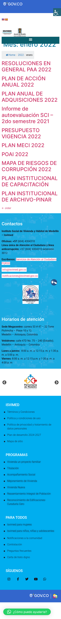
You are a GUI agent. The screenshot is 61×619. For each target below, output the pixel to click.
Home (11, 54)
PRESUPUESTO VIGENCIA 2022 (21, 133)
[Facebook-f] (18, 579)
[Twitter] (27, 579)
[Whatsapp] (44, 579)
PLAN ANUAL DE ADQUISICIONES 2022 (30, 96)
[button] (30, 39)
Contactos (12, 223)
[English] (3, 19)
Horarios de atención (23, 319)
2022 (21, 54)
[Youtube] (36, 579)
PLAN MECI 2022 (23, 145)
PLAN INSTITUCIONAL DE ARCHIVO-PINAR (30, 196)
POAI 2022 (15, 154)
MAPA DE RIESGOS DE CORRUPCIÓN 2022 (29, 166)
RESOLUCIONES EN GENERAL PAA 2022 (26, 66)
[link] (39, 597)
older (6, 208)
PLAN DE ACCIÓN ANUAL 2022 (24, 81)
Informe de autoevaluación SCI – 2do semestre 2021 (27, 114)
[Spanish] (6, 19)
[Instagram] (9, 579)
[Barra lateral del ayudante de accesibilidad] (57, 12)
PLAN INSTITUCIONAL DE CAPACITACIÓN (30, 181)
